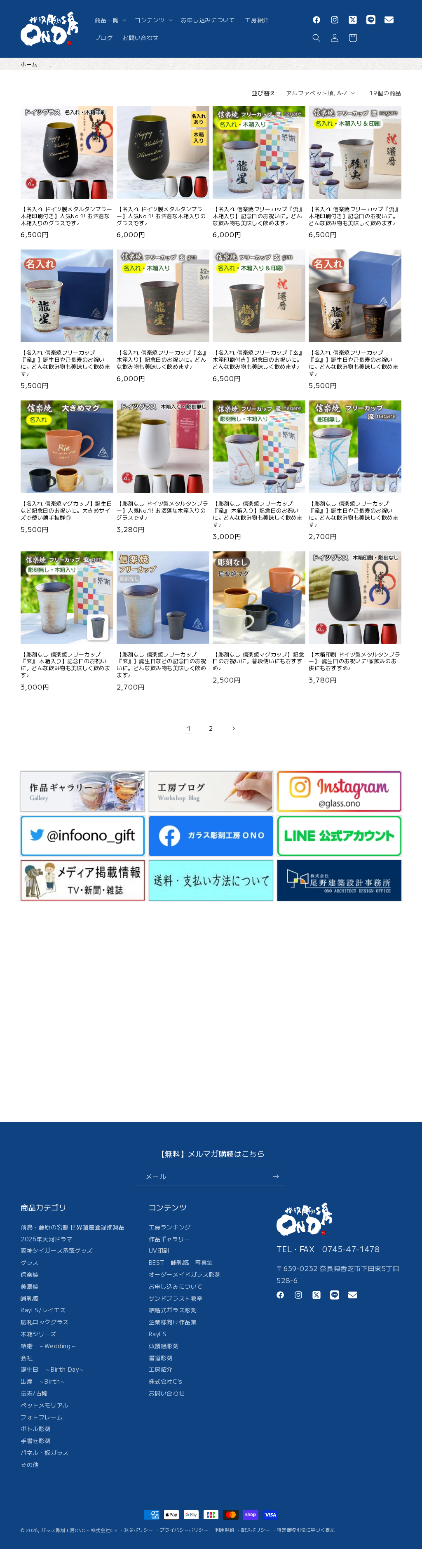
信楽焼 (30, 1274)
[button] (110, 19)
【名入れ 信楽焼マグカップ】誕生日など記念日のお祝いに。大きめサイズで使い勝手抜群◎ (66, 510)
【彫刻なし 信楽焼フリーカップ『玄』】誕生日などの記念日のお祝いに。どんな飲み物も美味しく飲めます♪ (161, 665)
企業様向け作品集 (173, 1322)
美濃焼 (30, 1286)
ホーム (29, 64)
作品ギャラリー (169, 1239)
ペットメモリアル (45, 1405)
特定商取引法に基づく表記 (306, 1529)
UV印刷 (159, 1250)
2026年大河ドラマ (47, 1239)
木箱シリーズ (39, 1334)
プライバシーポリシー (184, 1529)
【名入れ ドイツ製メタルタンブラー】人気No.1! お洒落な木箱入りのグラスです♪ (161, 216)
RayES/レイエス (43, 1310)
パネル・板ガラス (45, 1452)
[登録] (276, 1176)
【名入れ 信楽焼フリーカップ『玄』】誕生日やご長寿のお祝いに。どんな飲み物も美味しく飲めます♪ (354, 363)
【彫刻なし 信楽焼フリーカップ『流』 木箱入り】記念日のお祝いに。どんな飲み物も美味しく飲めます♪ (257, 514)
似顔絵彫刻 (164, 1346)
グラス (30, 1262)
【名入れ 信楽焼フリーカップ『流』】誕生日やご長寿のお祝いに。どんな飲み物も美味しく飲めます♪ (65, 363)
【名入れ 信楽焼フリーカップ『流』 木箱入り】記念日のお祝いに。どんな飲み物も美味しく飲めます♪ (258, 216)
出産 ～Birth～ (43, 1381)
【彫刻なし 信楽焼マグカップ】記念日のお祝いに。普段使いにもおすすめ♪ (258, 661)
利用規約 (224, 1529)
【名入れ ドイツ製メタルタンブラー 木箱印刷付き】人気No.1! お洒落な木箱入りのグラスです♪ (66, 216)
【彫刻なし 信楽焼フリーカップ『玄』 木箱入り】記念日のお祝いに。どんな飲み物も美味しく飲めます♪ (65, 665)
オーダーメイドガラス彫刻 (185, 1274)
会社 (27, 1358)
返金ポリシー (138, 1529)
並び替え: (265, 93)
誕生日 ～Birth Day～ (53, 1369)
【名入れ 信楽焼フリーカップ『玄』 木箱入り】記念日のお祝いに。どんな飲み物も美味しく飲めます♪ (162, 359)
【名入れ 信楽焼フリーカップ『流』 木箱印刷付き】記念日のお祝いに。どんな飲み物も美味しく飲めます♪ (354, 216)
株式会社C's (166, 1381)
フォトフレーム (42, 1417)
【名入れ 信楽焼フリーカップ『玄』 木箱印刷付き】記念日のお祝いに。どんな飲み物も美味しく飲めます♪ (258, 359)
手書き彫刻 (36, 1440)
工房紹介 (161, 1369)
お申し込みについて (176, 1286)
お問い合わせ (167, 1393)
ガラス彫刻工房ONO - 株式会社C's (79, 1530)
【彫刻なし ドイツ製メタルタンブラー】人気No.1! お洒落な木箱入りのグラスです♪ (162, 510)
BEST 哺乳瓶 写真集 (181, 1262)
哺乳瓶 (30, 1298)
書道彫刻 (161, 1358)
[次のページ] (233, 728)
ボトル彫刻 (36, 1428)
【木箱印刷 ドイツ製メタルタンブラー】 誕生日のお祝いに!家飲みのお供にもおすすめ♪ (354, 661)
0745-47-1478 (351, 1248)
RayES (158, 1334)
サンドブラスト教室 (176, 1298)
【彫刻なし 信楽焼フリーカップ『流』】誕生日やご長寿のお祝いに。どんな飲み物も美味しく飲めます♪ (354, 514)
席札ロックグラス (45, 1322)
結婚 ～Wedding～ (49, 1346)
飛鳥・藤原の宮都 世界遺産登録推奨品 (73, 1228)
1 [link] (189, 728)
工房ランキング (170, 1228)
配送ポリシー (255, 1529)
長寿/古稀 (34, 1393)
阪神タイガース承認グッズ (57, 1250)
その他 (30, 1464)
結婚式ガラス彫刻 (173, 1310)
